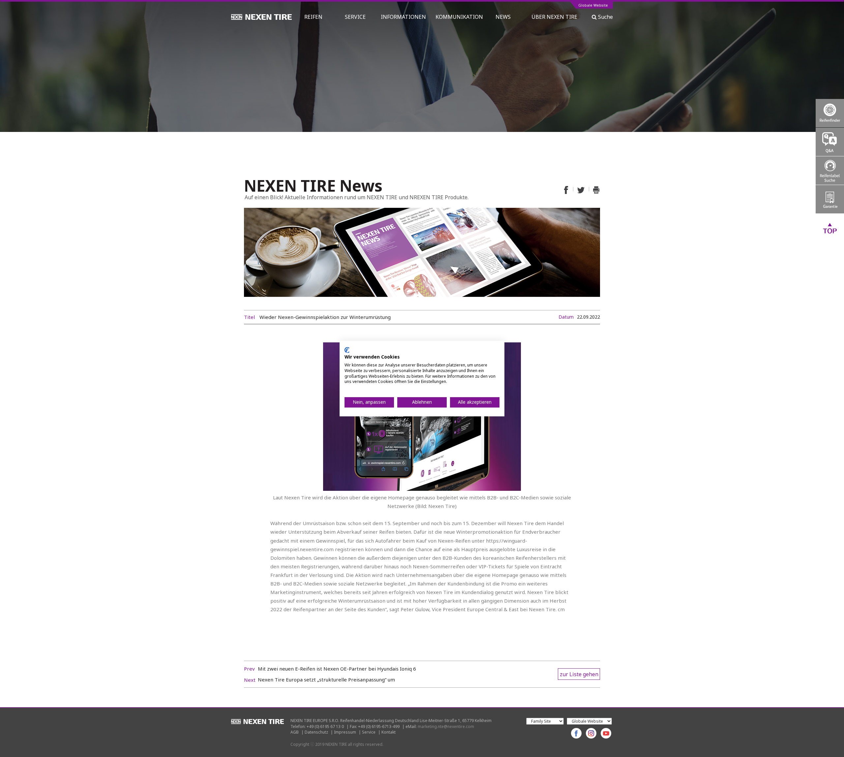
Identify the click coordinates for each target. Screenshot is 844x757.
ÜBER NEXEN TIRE (554, 16)
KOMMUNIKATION (459, 16)
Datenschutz (316, 732)
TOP (830, 228)
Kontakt (388, 732)
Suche (605, 16)
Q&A (830, 142)
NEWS (506, 16)
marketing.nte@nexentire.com (446, 726)
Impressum (345, 732)
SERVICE (355, 16)
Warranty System (830, 199)
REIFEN (313, 16)
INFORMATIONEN (403, 16)
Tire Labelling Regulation (830, 170)
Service (369, 732)
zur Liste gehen (579, 674)
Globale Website (593, 5)
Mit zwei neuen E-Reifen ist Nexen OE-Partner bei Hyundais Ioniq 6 (337, 668)
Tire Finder (830, 113)
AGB (294, 732)
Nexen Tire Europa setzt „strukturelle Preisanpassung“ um (326, 679)
